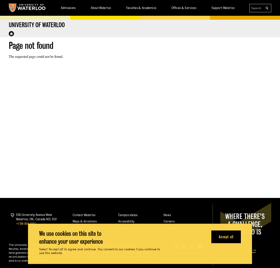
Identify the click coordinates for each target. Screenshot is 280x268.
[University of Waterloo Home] (27, 8)
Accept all (226, 236)
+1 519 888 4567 (26, 224)
